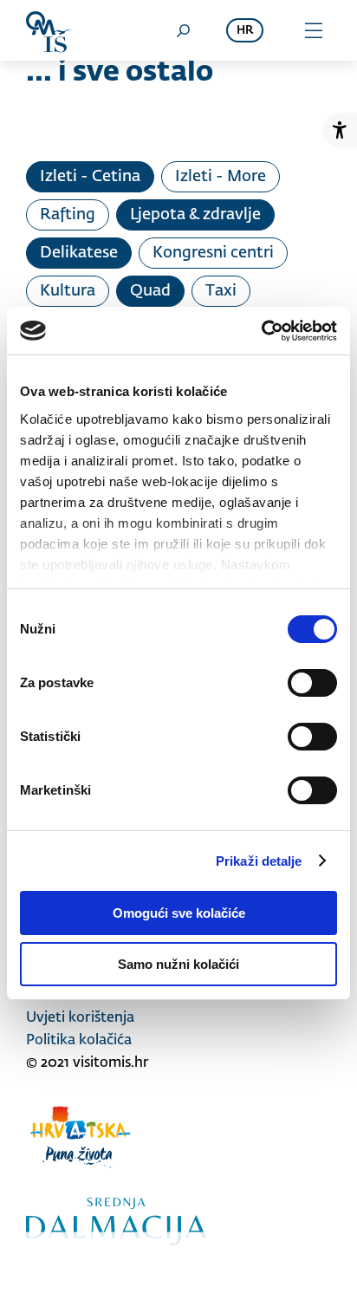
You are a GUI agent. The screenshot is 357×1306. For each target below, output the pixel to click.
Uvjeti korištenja (80, 1018)
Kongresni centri (213, 253)
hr (245, 30)
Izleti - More (220, 177)
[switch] (312, 683)
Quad (150, 291)
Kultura (67, 291)
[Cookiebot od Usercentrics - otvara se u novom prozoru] (261, 331)
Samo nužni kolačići (178, 964)
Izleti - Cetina (90, 177)
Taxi (221, 291)
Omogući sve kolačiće (179, 913)
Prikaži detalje (259, 861)
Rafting (67, 215)
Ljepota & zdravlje (195, 215)
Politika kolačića (79, 1041)
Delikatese (79, 253)
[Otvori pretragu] (183, 30)
